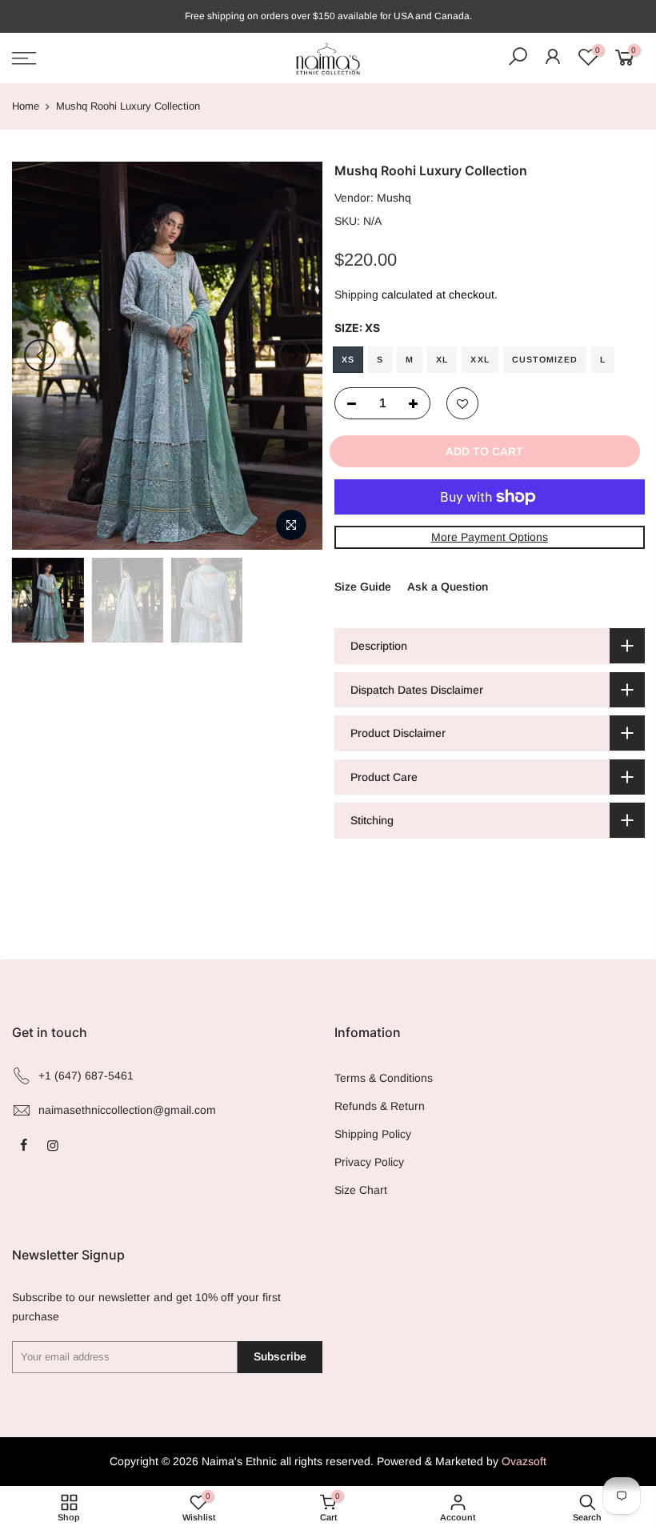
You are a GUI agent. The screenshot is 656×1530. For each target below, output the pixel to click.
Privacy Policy (369, 1162)
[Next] (294, 355)
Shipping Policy (372, 1133)
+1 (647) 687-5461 (86, 1075)
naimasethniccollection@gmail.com (127, 1109)
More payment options (488, 537)
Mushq (394, 197)
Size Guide (362, 586)
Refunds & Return (379, 1105)
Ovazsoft (524, 1461)
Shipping (356, 294)
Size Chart (360, 1190)
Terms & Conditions (383, 1077)
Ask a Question (447, 586)
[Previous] (40, 355)
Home (25, 106)
